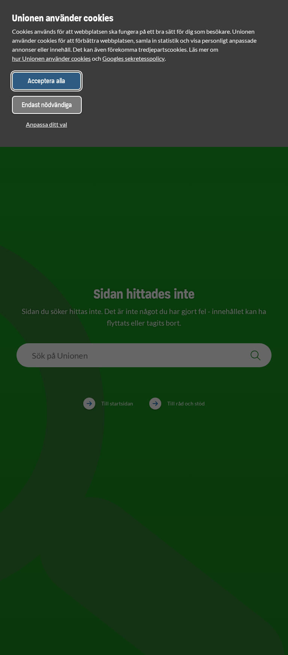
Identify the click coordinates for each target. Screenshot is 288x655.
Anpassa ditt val (46, 124)
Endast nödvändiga (47, 104)
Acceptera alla (46, 80)
